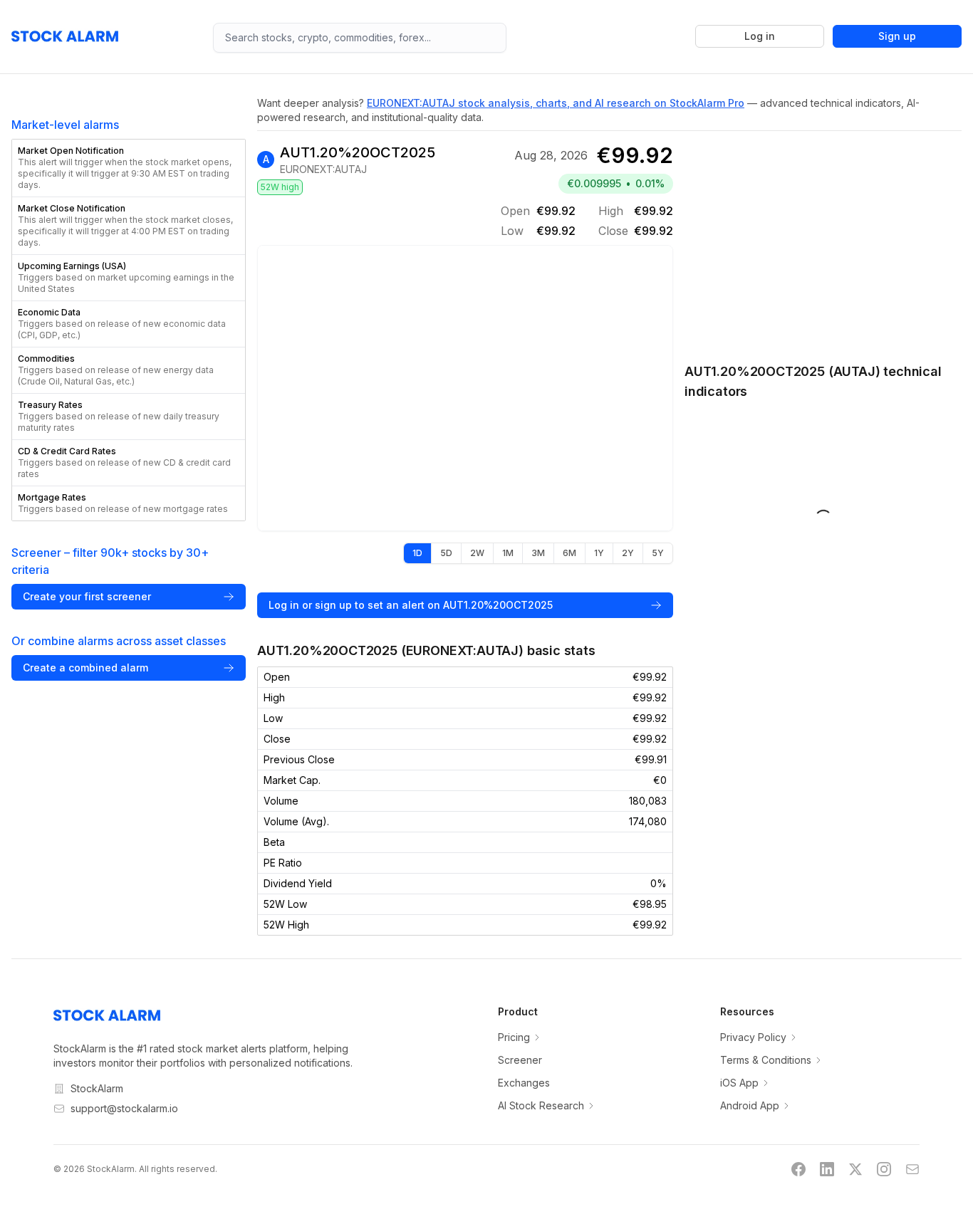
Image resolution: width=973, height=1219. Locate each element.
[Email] (912, 1169)
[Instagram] (884, 1169)
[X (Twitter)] (855, 1169)
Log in (759, 36)
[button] (128, 168)
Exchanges (524, 1083)
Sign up (897, 36)
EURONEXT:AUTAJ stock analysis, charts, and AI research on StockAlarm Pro (555, 103)
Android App (749, 1105)
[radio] (417, 553)
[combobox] (360, 38)
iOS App (739, 1083)
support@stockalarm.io (124, 1108)
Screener (520, 1060)
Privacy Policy (753, 1037)
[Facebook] (798, 1169)
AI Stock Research (541, 1105)
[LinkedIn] (827, 1169)
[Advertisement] (823, 239)
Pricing (514, 1037)
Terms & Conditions (765, 1060)
